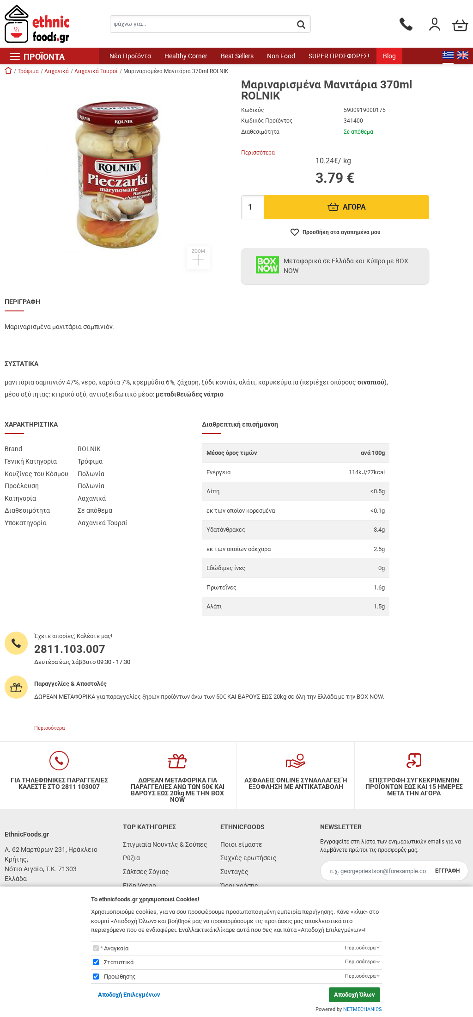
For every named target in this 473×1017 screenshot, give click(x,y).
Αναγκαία (116, 948)
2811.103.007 (69, 649)
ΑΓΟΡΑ (354, 207)
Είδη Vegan (139, 885)
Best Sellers (237, 56)
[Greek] (448, 56)
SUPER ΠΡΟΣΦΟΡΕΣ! (339, 56)
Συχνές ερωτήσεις (248, 858)
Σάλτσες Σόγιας (146, 871)
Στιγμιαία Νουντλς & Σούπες (165, 844)
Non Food (281, 56)
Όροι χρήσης (239, 885)
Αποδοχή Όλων (354, 994)
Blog (389, 56)
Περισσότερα (258, 152)
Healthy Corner (185, 56)
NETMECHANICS (362, 1009)
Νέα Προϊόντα (130, 56)
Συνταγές (234, 871)
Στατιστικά (118, 962)
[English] (462, 56)
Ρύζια (131, 858)
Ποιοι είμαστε (241, 844)
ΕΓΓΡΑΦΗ (447, 871)
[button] (118, 174)
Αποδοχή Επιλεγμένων (129, 994)
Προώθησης (120, 976)
